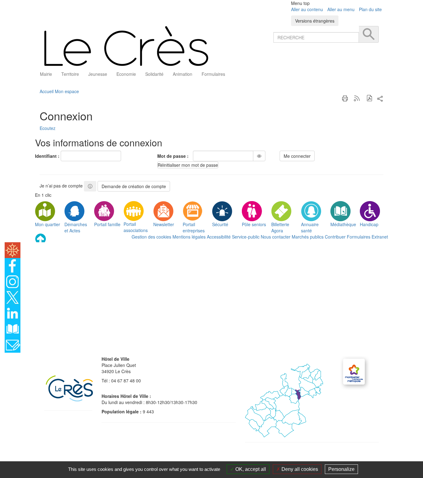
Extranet (380, 237)
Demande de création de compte (134, 186)
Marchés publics (308, 237)
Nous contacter (275, 237)
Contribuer (335, 237)
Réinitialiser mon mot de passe (188, 165)
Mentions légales (189, 237)
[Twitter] (12, 297)
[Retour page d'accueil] (154, 46)
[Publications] (12, 328)
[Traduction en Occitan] (12, 249)
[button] (369, 98)
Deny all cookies (299, 469)
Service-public (245, 237)
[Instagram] (12, 281)
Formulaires (358, 237)
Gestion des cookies (151, 237)
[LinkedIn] (12, 312)
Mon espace (67, 91)
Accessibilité (219, 237)
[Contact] (12, 344)
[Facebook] (12, 265)
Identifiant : (47, 156)
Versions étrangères (314, 21)
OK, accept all (250, 469)
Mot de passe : (173, 156)
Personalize (341, 469)
